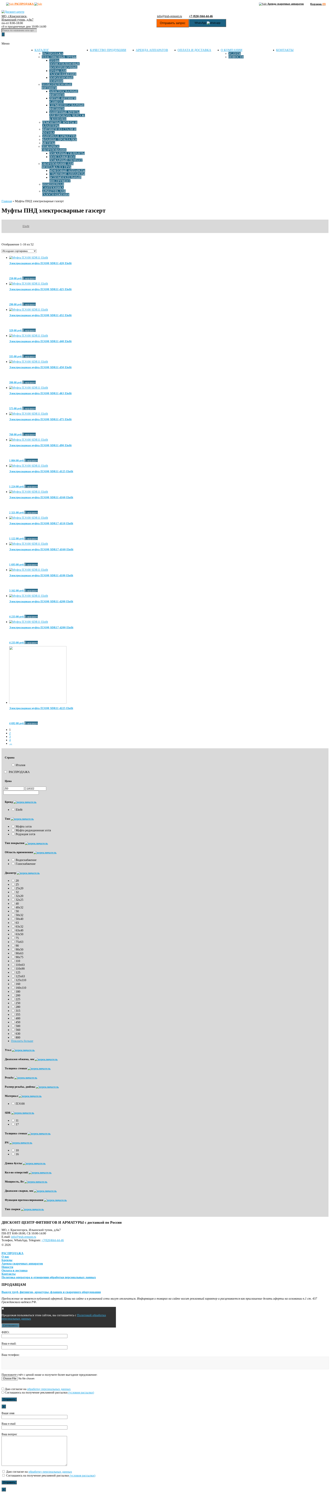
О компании (231, 50)
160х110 (21, 987)
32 (17, 892)
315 (18, 1010)
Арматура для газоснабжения (55, 193)
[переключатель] (25, 801)
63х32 (19, 926)
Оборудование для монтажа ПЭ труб (58, 165)
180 (18, 991)
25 (17, 884)
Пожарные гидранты (67, 153)
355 (18, 1014)
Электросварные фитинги (63, 93)
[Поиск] (3, 34)
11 (17, 1120)
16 (17, 1154)
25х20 (19, 888)
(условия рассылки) (81, 1392)
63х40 (19, 930)
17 (17, 1124)
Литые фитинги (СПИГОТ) (62, 100)
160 (18, 984)
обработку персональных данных (49, 1389)
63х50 (19, 934)
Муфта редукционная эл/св (33, 830)
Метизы (48, 143)
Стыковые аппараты (67, 174)
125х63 (20, 976)
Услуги (234, 53)
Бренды (7, 1260)
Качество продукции (108, 50)
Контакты (285, 50)
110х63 (20, 964)
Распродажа (52, 53)
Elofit (26, 226)
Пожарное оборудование (54, 148)
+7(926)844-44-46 (52, 1240)
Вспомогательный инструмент (65, 179)
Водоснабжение (26, 860)
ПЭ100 (20, 1103)
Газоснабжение (26, 863)
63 (17, 922)
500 (18, 1026)
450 (18, 1022)
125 (18, 972)
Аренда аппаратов (152, 50)
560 (18, 1029)
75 (17, 938)
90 (17, 945)
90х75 (19, 957)
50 (17, 911)
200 (18, 995)
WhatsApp (201, 22)
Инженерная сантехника (53, 186)
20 (17, 880)
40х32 (19, 907)
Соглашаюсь (10, 1325)
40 (17, 903)
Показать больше (22, 1041)
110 (18, 961)
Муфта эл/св (24, 826)
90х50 (19, 949)
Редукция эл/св (25, 834)
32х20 (19, 896)
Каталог (42, 50)
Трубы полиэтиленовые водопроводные (64, 64)
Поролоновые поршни (61, 79)
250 (18, 1003)
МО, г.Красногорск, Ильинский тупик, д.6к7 (17, 18)
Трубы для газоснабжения (62, 72)
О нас (5, 1256)
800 (18, 1037)
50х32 (19, 915)
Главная (7, 201)
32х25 (19, 899)
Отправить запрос (172, 23)
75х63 (19, 941)
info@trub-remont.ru (169, 16)
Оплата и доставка (194, 50)
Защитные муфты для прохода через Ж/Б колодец (67, 115)
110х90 (20, 968)
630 (18, 1033)
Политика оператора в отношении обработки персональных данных (49, 1277)
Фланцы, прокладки (59, 139)
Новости (236, 57)
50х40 (19, 918)
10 (17, 1150)
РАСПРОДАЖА (19, 772)
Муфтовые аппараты (67, 170)
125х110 (21, 980)
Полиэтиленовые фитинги (57, 86)
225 (18, 999)
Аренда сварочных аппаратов (22, 1263)
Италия (20, 765)
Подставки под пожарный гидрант (65, 158)
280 (18, 1006)
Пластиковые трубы (59, 57)
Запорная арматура (59, 136)
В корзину (29, 278)
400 (18, 1018)
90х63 (19, 953)
